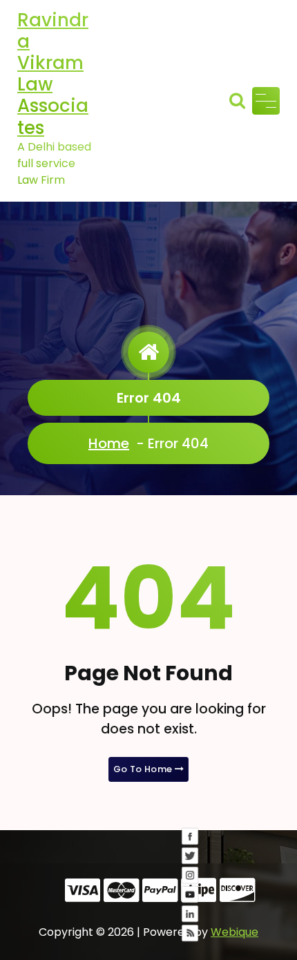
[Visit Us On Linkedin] (190, 944)
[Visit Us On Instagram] (190, 905)
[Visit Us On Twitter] (190, 886)
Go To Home (143, 769)
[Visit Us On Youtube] (190, 924)
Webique (234, 932)
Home (108, 443)
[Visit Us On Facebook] (190, 866)
